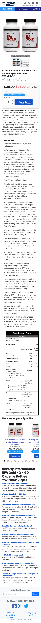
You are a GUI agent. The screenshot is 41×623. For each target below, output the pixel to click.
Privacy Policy (30, 613)
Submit (35, 594)
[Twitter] (26, 607)
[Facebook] (14, 607)
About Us (10, 613)
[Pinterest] (20, 607)
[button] (3, 3)
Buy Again (7, 9)
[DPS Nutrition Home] (10, 4)
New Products (23, 9)
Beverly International (12, 79)
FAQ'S (31, 615)
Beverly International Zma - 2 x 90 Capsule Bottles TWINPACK (15, 442)
